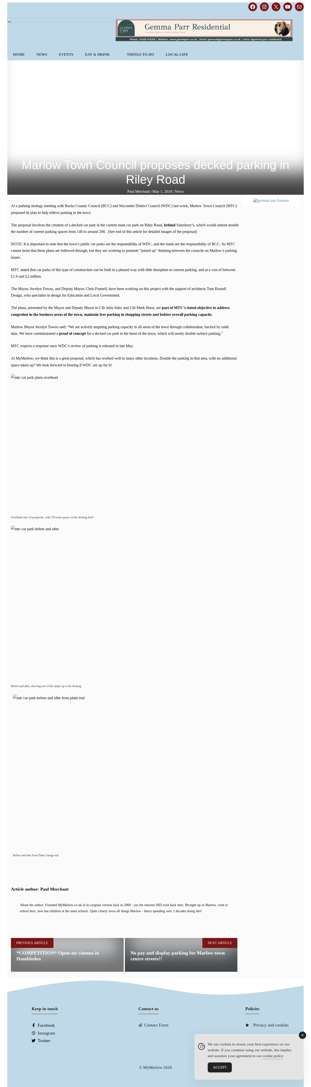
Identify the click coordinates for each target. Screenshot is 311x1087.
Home (19, 54)
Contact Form (156, 1025)
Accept (220, 1067)
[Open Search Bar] (295, 54)
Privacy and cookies (271, 1025)
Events (66, 54)
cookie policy (273, 1056)
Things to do (140, 54)
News (41, 54)
